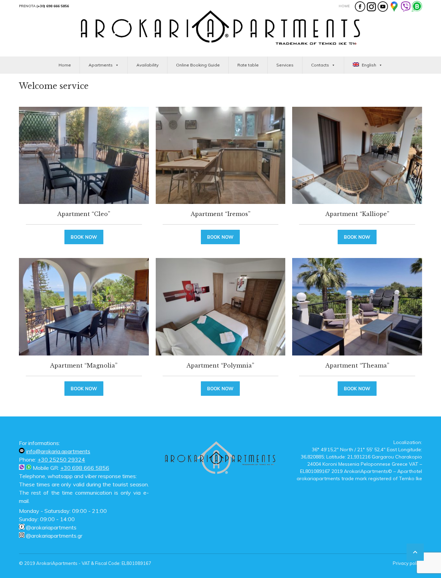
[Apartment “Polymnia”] (221, 306)
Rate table (248, 65)
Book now (84, 237)
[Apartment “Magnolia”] (84, 306)
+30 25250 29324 (61, 459)
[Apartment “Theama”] (357, 306)
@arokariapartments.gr (53, 535)
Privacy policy (407, 563)
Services (285, 65)
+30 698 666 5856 (84, 467)
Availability (147, 65)
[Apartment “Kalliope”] (357, 155)
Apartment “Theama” (357, 365)
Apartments (101, 65)
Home (344, 6)
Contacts (320, 65)
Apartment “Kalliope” (357, 213)
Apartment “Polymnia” (220, 365)
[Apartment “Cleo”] (84, 155)
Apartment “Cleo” (83, 213)
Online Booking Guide (198, 65)
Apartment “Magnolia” (83, 365)
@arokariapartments (50, 527)
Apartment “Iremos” (220, 213)
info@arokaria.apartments (58, 451)
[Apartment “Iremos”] (221, 155)
